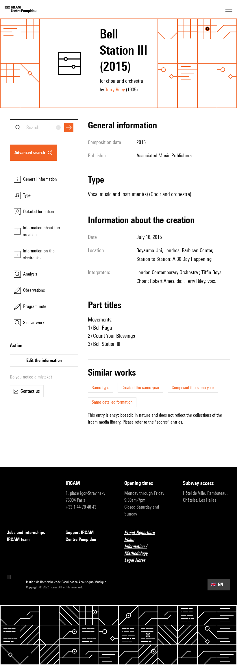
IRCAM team (18, 539)
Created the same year (140, 387)
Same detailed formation (112, 402)
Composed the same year (193, 387)
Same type (100, 387)
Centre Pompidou (81, 539)
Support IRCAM (80, 532)
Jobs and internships (26, 532)
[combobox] (44, 127)
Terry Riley (115, 89)
